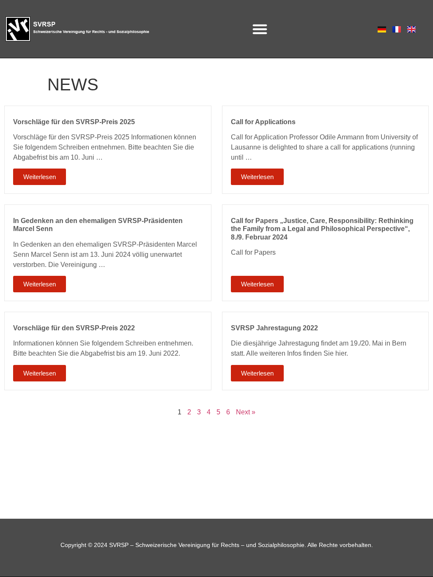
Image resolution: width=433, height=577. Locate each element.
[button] (260, 29)
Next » (245, 412)
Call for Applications (263, 121)
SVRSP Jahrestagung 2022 (274, 328)
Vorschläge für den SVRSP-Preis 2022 (74, 328)
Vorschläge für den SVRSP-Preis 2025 (74, 121)
